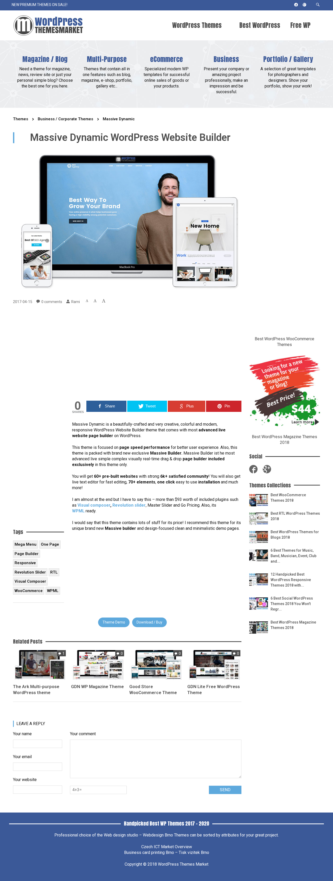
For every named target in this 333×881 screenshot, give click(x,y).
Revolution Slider (30, 572)
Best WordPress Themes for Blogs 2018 (295, 534)
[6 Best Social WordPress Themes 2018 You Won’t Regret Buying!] (258, 603)
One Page (50, 544)
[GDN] (97, 664)
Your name (22, 733)
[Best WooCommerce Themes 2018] (258, 499)
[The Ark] (39, 664)
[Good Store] (155, 664)
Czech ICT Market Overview (166, 846)
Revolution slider (129, 505)
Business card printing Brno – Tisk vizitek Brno (166, 852)
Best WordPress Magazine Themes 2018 (293, 625)
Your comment (83, 733)
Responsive (25, 563)
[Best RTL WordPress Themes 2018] (258, 518)
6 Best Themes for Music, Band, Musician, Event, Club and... (293, 555)
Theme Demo (114, 622)
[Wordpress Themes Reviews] (48, 25)
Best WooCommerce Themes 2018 (288, 497)
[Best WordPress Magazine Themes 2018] (258, 627)
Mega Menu (25, 544)
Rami (75, 302)
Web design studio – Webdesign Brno (138, 835)
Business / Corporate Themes (65, 119)
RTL (54, 572)
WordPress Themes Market (183, 864)
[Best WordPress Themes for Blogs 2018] (258, 536)
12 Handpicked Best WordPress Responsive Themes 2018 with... (291, 579)
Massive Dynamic (119, 119)
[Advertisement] (156, 352)
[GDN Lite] (213, 664)
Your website (25, 779)
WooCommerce (29, 590)
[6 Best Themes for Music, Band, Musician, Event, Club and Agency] (258, 555)
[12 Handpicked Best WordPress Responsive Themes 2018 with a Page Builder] (258, 579)
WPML (78, 510)
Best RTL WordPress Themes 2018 (295, 516)
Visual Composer (30, 581)
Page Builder (27, 553)
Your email (22, 756)
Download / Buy (149, 622)
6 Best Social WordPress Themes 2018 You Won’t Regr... (292, 603)
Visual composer (94, 505)
